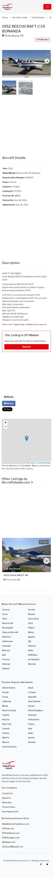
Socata (31, 609)
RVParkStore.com (11, 833)
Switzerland (33, 719)
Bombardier (7, 627)
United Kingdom (35, 710)
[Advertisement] (26, 122)
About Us (6, 798)
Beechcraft (7, 623)
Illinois (5, 706)
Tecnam (6, 659)
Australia (32, 697)
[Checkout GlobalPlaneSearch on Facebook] (41, 864)
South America (9, 746)
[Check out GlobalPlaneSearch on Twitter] (47, 864)
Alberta (5, 737)
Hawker (5, 668)
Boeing (31, 614)
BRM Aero (33, 655)
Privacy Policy (8, 807)
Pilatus (31, 627)
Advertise (7, 802)
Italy (30, 728)
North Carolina (9, 710)
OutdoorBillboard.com (12, 846)
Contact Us (7, 793)
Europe (31, 706)
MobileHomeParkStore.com (15, 824)
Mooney (6, 650)
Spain (30, 733)
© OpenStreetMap (43, 463)
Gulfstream (7, 641)
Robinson (6, 637)
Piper (4, 618)
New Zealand (34, 701)
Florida (5, 692)
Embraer (6, 664)
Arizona (5, 719)
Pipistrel (32, 646)
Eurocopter (33, 618)
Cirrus (5, 614)
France (31, 724)
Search (26, 346)
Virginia (5, 715)
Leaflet (32, 463)
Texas (5, 697)
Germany (32, 715)
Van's (30, 623)
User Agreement (10, 811)
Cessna (5, 609)
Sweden (32, 742)
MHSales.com (9, 842)
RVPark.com (8, 828)
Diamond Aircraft (10, 632)
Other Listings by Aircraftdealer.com (16, 480)
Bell (4, 655)
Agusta (31, 637)
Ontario (5, 733)
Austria (31, 737)
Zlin (29, 641)
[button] (26, 63)
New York (6, 724)
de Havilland (33, 659)
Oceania (32, 692)
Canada (5, 728)
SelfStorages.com (11, 837)
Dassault (6, 646)
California (6, 701)
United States (8, 688)
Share (9, 397)
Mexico (5, 742)
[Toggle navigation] (47, 7)
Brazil (30, 688)
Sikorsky (32, 664)
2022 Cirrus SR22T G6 (16, 575)
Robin (30, 650)
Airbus (31, 632)
